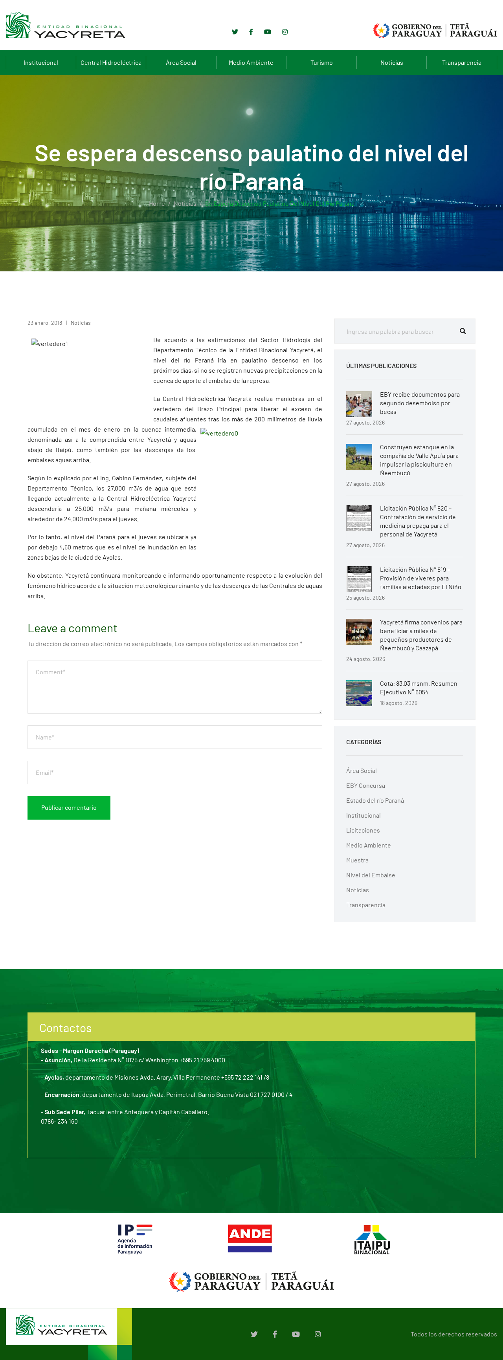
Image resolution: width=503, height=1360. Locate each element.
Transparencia (461, 62)
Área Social (181, 62)
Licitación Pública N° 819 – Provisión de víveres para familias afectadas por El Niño (420, 578)
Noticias (391, 62)
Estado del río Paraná (375, 800)
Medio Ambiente (251, 62)
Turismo (321, 62)
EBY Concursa (365, 785)
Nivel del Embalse (370, 875)
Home (157, 203)
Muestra (357, 860)
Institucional (41, 62)
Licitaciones (363, 830)
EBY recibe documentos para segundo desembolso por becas (420, 402)
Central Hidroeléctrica (111, 62)
